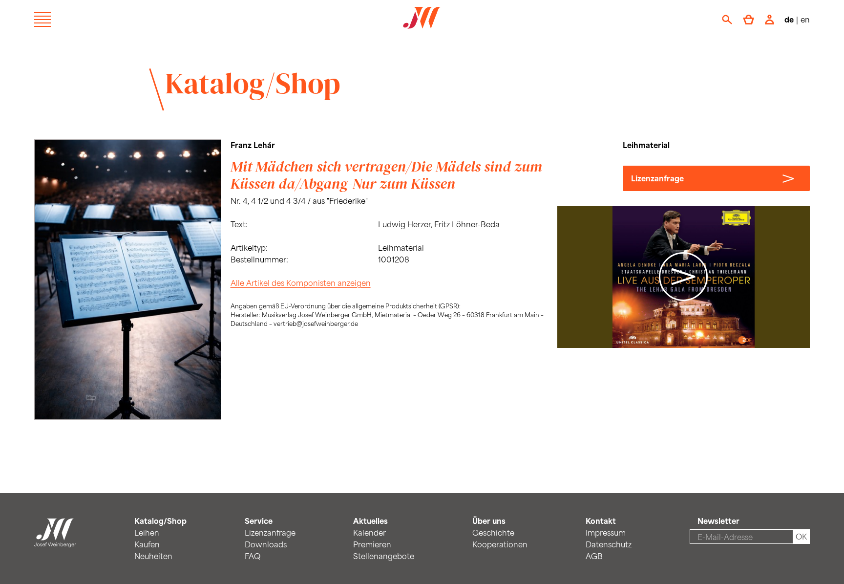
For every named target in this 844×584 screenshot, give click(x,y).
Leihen (146, 532)
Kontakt (601, 521)
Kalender (369, 532)
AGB (594, 556)
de (789, 19)
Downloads (266, 544)
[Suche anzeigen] (727, 19)
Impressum (606, 532)
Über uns (489, 521)
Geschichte (493, 532)
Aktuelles (370, 521)
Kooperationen (500, 544)
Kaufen (147, 544)
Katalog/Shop (252, 83)
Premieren (372, 544)
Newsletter (718, 521)
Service (259, 521)
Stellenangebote (383, 556)
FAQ (252, 556)
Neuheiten (153, 556)
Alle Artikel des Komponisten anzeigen (301, 283)
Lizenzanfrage (657, 178)
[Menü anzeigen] (42, 19)
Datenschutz (609, 544)
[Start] (55, 541)
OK (801, 536)
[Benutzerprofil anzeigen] (769, 19)
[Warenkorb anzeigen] (748, 19)
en (805, 19)
